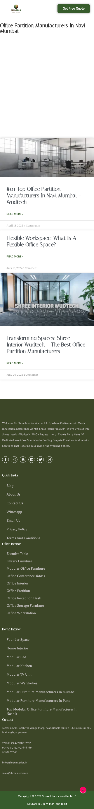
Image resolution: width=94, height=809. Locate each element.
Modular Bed (16, 657)
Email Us (13, 521)
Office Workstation (21, 613)
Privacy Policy (17, 529)
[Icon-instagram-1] (14, 459)
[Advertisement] (47, 86)
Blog (10, 486)
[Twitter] (40, 459)
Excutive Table (17, 554)
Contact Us (15, 503)
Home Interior (17, 648)
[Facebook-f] (5, 459)
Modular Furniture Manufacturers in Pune (38, 701)
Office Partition (18, 591)
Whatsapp (14, 512)
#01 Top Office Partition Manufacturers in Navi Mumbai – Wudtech (44, 195)
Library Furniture (19, 561)
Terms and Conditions (23, 538)
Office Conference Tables (26, 576)
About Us (14, 494)
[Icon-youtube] (23, 459)
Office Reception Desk (24, 598)
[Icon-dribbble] (49, 459)
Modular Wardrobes (22, 683)
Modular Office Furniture (26, 569)
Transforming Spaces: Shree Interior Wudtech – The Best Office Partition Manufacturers (46, 344)
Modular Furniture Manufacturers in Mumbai (41, 692)
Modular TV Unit (19, 674)
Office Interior (17, 583)
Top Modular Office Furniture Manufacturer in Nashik (42, 711)
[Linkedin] (31, 459)
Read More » (15, 214)
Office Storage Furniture (25, 606)
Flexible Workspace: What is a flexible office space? (41, 241)
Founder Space (18, 640)
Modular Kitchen (19, 666)
